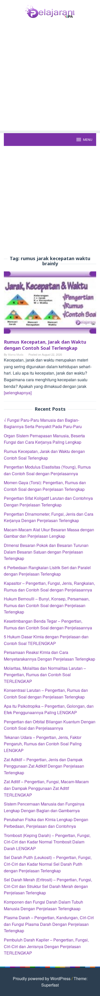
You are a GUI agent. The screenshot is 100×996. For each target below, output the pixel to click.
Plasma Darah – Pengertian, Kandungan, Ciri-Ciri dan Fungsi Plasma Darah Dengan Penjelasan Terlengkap (49, 924)
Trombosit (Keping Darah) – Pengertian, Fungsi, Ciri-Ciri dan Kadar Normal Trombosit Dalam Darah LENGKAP (47, 841)
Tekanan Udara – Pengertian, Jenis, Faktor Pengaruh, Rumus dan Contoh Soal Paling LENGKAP (43, 743)
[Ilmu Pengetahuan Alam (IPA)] (50, 11)
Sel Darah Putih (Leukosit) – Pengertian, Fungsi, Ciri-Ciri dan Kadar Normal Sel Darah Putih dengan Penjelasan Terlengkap (48, 863)
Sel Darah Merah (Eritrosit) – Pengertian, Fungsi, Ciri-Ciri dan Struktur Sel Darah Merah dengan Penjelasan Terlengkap (48, 886)
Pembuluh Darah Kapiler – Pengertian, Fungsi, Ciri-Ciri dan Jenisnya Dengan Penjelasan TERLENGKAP (46, 946)
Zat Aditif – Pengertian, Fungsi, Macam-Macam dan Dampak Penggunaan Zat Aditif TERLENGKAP (46, 788)
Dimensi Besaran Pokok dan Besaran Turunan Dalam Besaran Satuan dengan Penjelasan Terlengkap (46, 551)
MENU (87, 139)
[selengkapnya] (18, 393)
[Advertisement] (50, 81)
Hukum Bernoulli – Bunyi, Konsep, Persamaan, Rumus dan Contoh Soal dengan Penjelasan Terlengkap (46, 605)
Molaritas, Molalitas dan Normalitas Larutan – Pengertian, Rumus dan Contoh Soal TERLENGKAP (45, 674)
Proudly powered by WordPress (42, 978)
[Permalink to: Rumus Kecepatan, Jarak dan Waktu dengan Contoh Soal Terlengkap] (50, 304)
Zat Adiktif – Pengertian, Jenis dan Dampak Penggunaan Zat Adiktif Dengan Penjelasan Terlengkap (44, 766)
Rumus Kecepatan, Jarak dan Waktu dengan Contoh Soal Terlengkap (45, 345)
